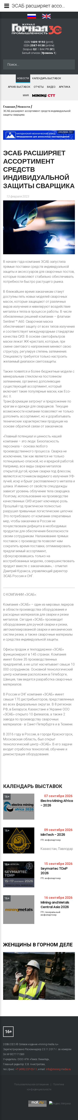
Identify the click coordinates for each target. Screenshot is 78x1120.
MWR (26, 95)
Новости (23, 78)
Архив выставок (19, 86)
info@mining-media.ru (58, 1069)
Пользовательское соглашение (31, 1084)
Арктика (64, 86)
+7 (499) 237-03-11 (26, 1069)
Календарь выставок (46, 78)
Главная (9, 107)
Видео (51, 86)
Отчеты (39, 86)
